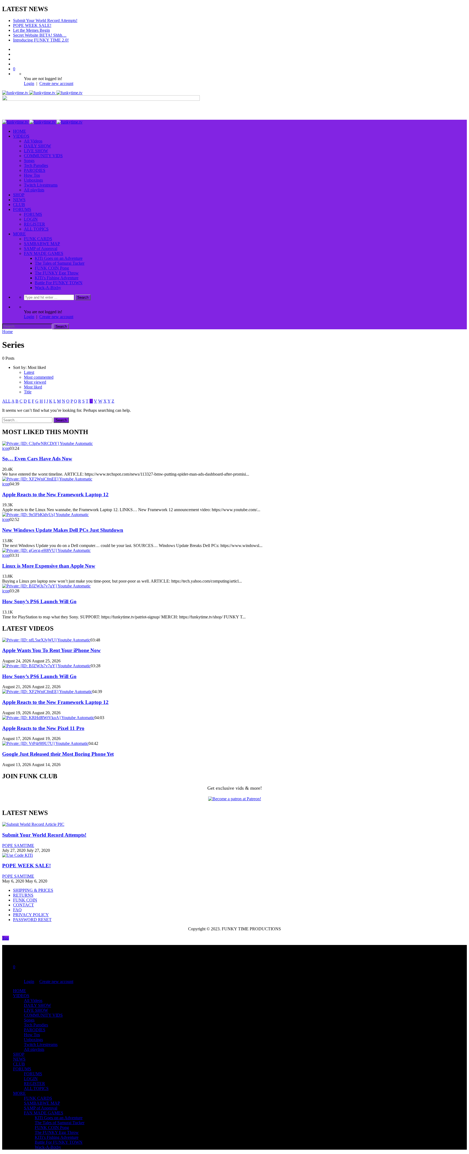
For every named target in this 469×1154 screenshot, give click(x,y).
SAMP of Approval (40, 248)
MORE (19, 234)
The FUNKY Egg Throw (57, 273)
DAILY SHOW (37, 146)
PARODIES (34, 170)
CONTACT (23, 905)
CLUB (19, 204)
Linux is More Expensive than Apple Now (48, 566)
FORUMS (22, 209)
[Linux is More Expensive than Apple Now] (46, 550)
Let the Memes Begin (31, 30)
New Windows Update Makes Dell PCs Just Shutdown (62, 530)
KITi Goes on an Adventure (59, 258)
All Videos (33, 141)
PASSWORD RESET (32, 919)
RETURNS (23, 895)
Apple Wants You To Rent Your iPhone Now (51, 650)
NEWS (19, 199)
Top (5, 938)
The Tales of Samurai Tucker (59, 263)
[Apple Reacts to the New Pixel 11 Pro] (48, 717)
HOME (19, 131)
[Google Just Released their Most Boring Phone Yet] (45, 743)
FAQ (17, 910)
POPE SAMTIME (18, 845)
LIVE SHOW (36, 150)
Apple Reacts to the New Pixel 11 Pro (43, 728)
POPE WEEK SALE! (32, 25)
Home (7, 331)
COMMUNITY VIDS (43, 155)
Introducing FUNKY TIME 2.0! (41, 40)
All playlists (34, 190)
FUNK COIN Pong (52, 268)
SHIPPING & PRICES (33, 890)
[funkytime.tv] (42, 92)
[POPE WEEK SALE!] (17, 855)
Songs (29, 160)
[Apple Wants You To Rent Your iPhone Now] (46, 640)
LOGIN (31, 219)
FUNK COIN (25, 900)
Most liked (33, 387)
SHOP (18, 194)
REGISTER (34, 224)
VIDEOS (21, 136)
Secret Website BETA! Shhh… (39, 35)
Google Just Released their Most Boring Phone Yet (58, 754)
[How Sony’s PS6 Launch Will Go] (46, 586)
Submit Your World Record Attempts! (45, 20)
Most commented (38, 377)
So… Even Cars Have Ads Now (37, 458)
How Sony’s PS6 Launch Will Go (39, 601)
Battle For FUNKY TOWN (59, 282)
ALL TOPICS (36, 229)
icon (5, 448)
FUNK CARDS (38, 238)
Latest (29, 372)
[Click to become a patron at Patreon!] (234, 798)
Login (29, 83)
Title (27, 392)
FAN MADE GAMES (43, 253)
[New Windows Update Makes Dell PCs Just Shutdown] (45, 514)
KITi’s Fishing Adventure (56, 278)
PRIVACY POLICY (31, 914)
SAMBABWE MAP (42, 243)
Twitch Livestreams (41, 185)
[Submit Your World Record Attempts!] (33, 824)
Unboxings (33, 180)
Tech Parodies (36, 165)
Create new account (56, 83)
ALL (6, 401)
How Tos (32, 175)
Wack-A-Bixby (48, 287)
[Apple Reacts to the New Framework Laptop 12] (47, 479)
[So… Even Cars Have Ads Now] (47, 443)
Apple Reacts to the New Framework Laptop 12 (55, 494)
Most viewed (35, 382)
